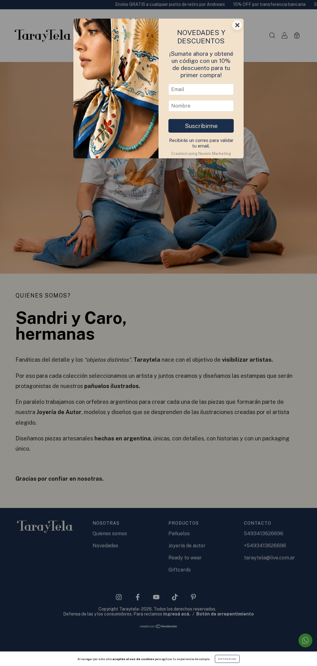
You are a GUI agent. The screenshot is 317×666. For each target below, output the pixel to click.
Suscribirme (201, 125)
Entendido (227, 658)
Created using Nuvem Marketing (201, 153)
